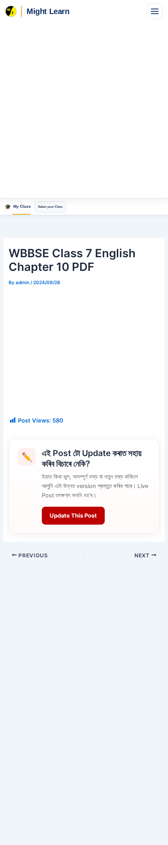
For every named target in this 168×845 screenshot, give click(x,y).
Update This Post (73, 515)
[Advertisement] (84, 110)
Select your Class (50, 207)
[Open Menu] (155, 11)
